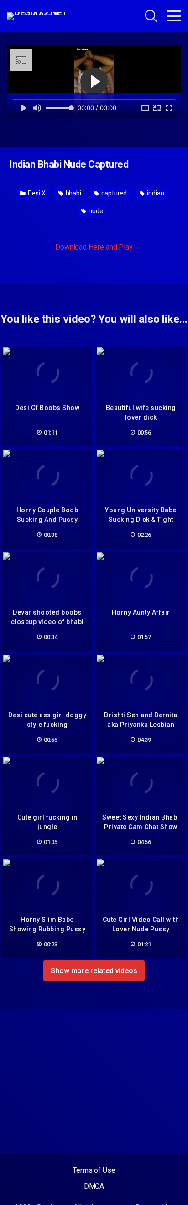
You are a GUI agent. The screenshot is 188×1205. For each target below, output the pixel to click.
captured (113, 193)
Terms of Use (94, 1170)
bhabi (73, 193)
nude (95, 211)
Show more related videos (94, 970)
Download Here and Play (94, 247)
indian (155, 193)
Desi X (35, 193)
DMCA (94, 1186)
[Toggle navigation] (174, 15)
